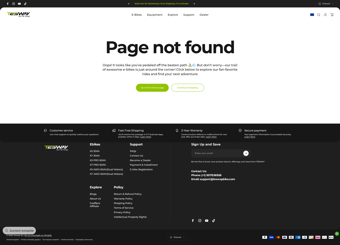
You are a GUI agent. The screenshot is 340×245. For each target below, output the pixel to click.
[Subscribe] (246, 153)
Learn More (145, 137)
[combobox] (326, 3)
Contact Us (136, 155)
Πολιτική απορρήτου (12, 239)
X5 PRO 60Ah (98, 160)
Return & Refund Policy (128, 194)
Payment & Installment (144, 164)
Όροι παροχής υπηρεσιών (50, 239)
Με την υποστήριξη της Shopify (38, 235)
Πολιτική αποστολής (67, 239)
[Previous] (129, 3)
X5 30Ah (95, 151)
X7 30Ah (95, 155)
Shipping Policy (123, 203)
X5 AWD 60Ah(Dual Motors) (106, 169)
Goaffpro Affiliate (95, 205)
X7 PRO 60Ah (98, 164)
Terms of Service (123, 207)
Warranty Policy (123, 198)
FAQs (133, 151)
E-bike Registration (141, 169)
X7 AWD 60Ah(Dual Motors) (106, 174)
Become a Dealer (140, 160)
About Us (95, 198)
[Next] (194, 3)
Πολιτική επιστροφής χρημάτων (31, 239)
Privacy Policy (122, 212)
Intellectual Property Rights (130, 216)
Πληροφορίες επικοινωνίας (84, 239)
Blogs (93, 194)
